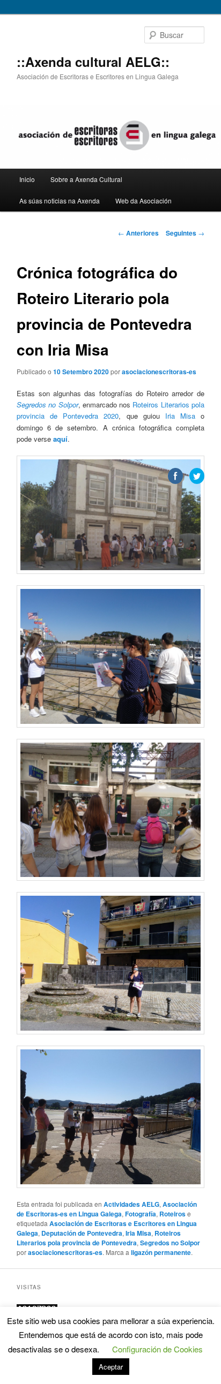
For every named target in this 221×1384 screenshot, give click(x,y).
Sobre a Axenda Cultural (86, 179)
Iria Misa (180, 416)
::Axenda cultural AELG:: (93, 61)
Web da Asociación (143, 200)
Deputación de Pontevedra (81, 1233)
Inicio (27, 179)
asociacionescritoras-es (159, 371)
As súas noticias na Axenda (59, 200)
